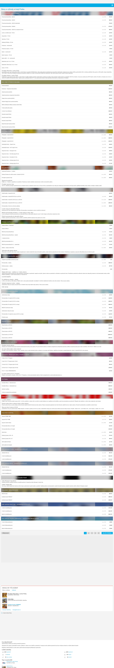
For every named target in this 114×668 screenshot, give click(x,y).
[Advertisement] (14, 574)
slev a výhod (9, 657)
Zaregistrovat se (17, 609)
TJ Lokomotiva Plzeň (8, 168)
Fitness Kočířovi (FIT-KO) (10, 222)
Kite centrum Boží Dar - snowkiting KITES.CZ (16, 504)
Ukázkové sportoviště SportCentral (12, 256)
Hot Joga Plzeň (6, 131)
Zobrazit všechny (6, 609)
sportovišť (9, 652)
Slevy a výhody (7, 9)
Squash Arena (6, 321)
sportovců (70, 652)
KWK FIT (5, 396)
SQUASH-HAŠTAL (8, 413)
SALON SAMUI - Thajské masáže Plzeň (14, 477)
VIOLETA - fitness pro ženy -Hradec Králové (15, 354)
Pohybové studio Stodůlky (10, 291)
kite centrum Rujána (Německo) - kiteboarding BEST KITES (20, 518)
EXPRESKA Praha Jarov (9, 342)
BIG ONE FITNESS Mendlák (11, 82)
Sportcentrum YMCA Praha (10, 13)
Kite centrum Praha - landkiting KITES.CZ (15, 449)
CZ (1, 613)
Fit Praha (5, 379)
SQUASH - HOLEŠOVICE (10, 490)
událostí (8, 654)
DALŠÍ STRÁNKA (107, 533)
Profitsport (5, 190)
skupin (69, 654)
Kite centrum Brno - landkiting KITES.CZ (14, 463)
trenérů (70, 657)
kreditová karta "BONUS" (14, 604)
